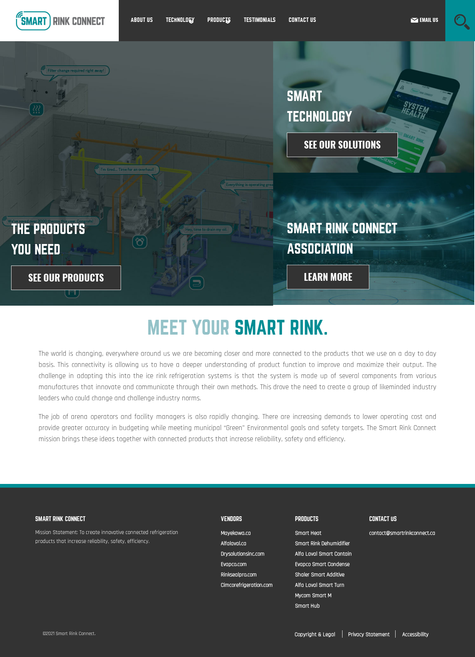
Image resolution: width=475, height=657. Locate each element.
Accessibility (415, 635)
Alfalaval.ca (233, 544)
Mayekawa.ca (236, 533)
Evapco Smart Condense (322, 564)
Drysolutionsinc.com (243, 554)
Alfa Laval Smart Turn (319, 585)
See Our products (66, 277)
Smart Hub (307, 606)
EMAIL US (429, 20)
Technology (180, 20)
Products (219, 20)
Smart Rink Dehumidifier (322, 544)
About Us (142, 20)
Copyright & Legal (316, 635)
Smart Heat (308, 533)
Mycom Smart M (313, 596)
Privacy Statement (369, 635)
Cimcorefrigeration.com (247, 585)
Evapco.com (234, 564)
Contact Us (302, 20)
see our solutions (342, 145)
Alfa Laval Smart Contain (323, 554)
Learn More (328, 277)
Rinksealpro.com (239, 575)
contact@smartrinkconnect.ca (402, 533)
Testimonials (260, 20)
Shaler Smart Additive (319, 575)
